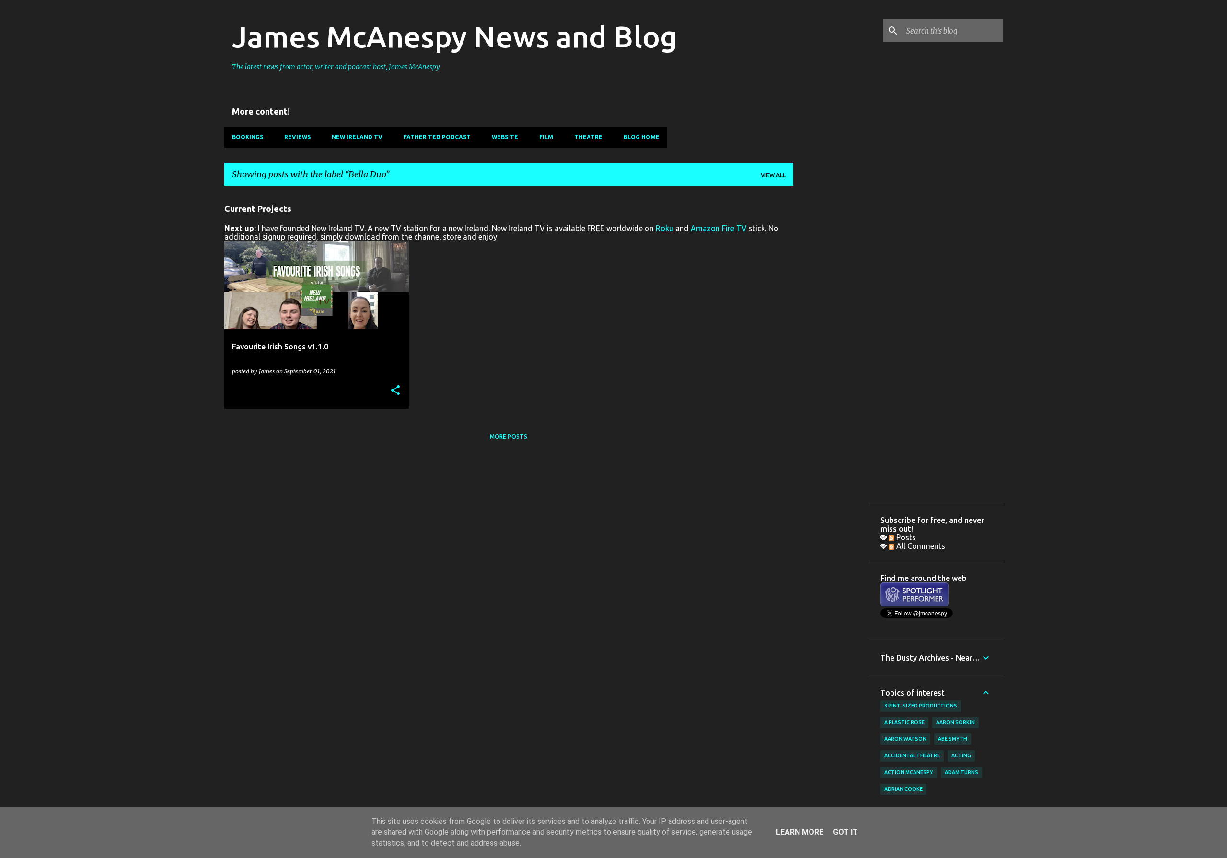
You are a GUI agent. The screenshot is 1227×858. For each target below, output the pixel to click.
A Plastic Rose (904, 722)
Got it (845, 831)
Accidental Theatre (912, 755)
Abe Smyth (952, 739)
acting (961, 755)
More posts (508, 436)
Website (505, 137)
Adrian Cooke (903, 789)
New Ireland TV (357, 137)
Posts (905, 537)
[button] (395, 390)
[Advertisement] (831, 337)
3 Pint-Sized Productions (920, 705)
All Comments (919, 546)
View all (773, 175)
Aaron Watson (905, 739)
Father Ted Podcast (437, 137)
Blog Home (642, 137)
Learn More (799, 831)
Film (546, 137)
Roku (664, 228)
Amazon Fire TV (719, 228)
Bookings (247, 137)
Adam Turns (961, 772)
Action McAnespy (908, 772)
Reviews (297, 137)
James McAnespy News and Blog (454, 36)
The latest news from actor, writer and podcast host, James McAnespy (336, 66)
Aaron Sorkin (955, 722)
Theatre (588, 137)
